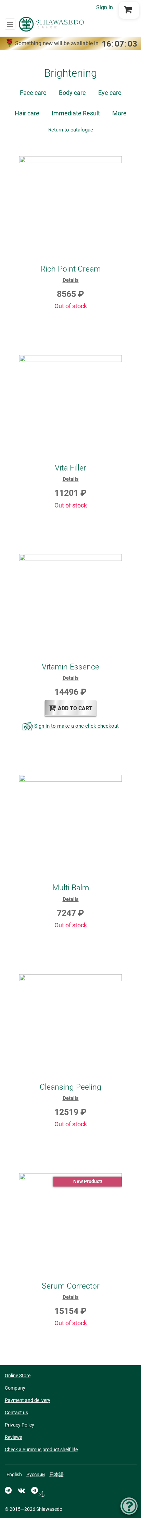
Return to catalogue (70, 130)
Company (15, 1388)
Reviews (13, 1437)
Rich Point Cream (70, 269)
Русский (35, 1474)
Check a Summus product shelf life (41, 1449)
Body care (72, 92)
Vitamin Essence (70, 667)
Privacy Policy (19, 1425)
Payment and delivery (27, 1400)
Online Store (17, 1375)
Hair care (27, 113)
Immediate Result (76, 113)
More (119, 113)
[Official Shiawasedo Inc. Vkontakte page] (21, 1490)
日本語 (56, 1474)
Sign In (104, 7)
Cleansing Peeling (70, 1087)
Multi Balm (70, 887)
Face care (33, 92)
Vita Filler (70, 468)
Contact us (16, 1412)
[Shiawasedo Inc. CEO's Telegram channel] (38, 1490)
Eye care (109, 92)
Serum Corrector (71, 1286)
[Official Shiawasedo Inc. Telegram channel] (8, 1490)
